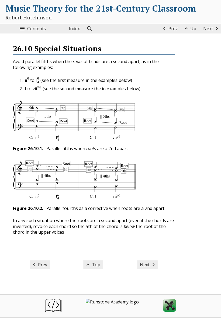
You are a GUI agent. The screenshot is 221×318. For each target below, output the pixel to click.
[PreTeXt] (53, 306)
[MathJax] (169, 306)
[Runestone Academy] (112, 306)
